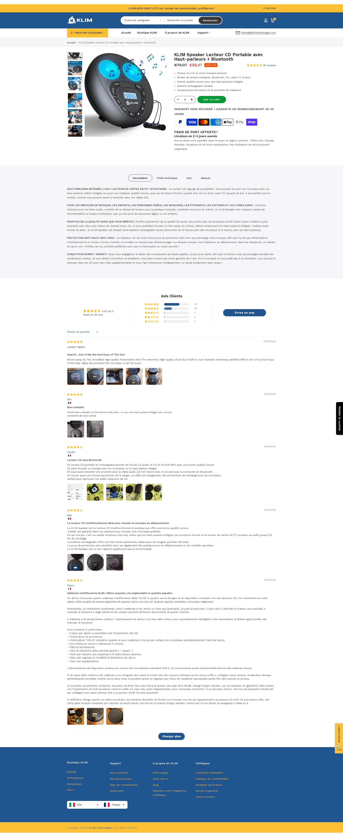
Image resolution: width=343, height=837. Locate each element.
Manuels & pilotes (120, 778)
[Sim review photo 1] (75, 429)
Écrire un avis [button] (244, 312)
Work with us (160, 778)
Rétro (70, 789)
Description (140, 178)
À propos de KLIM (177, 32)
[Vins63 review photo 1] (75, 492)
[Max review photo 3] (114, 562)
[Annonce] (171, 8)
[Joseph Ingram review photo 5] (153, 376)
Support (202, 32)
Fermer (74, 8)
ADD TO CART (211, 99)
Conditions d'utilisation (209, 772)
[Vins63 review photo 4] (134, 492)
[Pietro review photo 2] (95, 716)
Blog (155, 784)
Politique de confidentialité (212, 778)
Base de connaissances (124, 784)
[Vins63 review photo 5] (153, 492)
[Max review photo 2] (95, 562)
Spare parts (117, 790)
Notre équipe (160, 772)
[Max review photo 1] (75, 562)
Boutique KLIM (147, 32)
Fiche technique (167, 178)
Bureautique (74, 783)
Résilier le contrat (339, 418)
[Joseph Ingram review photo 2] (95, 376)
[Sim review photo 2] (95, 429)
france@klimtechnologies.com (258, 32)
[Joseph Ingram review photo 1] (75, 376)
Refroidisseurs (75, 777)
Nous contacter (119, 772)
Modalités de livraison (209, 784)
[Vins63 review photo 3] (114, 492)
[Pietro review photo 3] (114, 716)
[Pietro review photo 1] (75, 716)
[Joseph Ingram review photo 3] (114, 376)
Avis (189, 178)
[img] (75, 341)
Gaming (71, 771)
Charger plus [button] (171, 736)
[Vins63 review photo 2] (95, 492)
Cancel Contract (205, 796)
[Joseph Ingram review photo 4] (134, 376)
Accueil (126, 32)
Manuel (205, 178)
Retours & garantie (207, 790)
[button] (75, 56)
